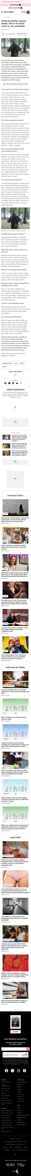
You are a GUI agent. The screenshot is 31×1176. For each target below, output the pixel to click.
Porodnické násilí (8, 855)
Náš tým (19, 1110)
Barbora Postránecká (6, 660)
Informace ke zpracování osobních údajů (14, 1141)
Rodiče (22, 363)
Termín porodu (4, 1098)
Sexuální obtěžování (21, 1082)
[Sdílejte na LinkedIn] (13, 383)
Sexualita (19, 1091)
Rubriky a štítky (20, 1122)
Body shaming (20, 1094)
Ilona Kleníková (4, 578)
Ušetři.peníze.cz (18, 1147)
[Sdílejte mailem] (17, 383)
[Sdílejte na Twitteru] (9, 383)
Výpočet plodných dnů (6, 1082)
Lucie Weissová (4, 1004)
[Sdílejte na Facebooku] (5, 383)
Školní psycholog (22, 33)
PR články (19, 1120)
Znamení (5, 738)
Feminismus (20, 1089)
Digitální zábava (7, 766)
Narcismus (19, 1084)
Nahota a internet (8, 939)
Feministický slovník (22, 1124)
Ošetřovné (3, 1093)
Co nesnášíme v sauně (6, 1120)
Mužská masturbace (5, 1118)
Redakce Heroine (5, 523)
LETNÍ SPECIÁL (14, 5)
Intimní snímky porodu (6, 1115)
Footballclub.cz (6, 1150)
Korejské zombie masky (6, 1122)
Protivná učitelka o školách (7, 1113)
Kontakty (19, 1112)
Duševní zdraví (20, 1099)
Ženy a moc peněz (14, 8)
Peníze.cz (11, 1147)
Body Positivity (7, 885)
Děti (16, 363)
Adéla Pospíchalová (15, 389)
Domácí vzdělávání (8, 685)
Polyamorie (20, 1096)
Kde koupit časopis (21, 1117)
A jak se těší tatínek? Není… (7, 1110)
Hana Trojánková (5, 550)
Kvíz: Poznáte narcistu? (6, 1125)
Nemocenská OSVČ (5, 1095)
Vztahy (4, 366)
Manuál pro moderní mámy (23, 1115)
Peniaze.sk (26, 1147)
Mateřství (19, 1087)
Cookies (13, 1139)
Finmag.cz (5, 1147)
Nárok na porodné (5, 1088)
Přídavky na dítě (4, 1090)
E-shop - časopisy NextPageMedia (20, 1150)
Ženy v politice (20, 1101)
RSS (25, 1141)
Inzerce (19, 1107)
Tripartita (6, 793)
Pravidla (18, 1139)
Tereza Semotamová (5, 922)
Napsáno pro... (7, 996)
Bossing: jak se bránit (6, 1131)
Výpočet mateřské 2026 (6, 1100)
